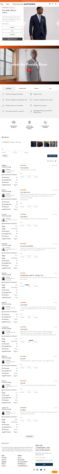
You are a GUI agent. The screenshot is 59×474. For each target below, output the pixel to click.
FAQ (50, 88)
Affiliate (20, 455)
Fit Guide (4, 458)
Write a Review (53, 156)
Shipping (4, 462)
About (7, 4)
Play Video (29, 68)
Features (8, 88)
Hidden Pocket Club (18, 4)
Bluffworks (25, 3)
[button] (53, 4)
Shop (2, 4)
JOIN (44, 464)
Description (22, 88)
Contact (4, 466)
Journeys (4, 460)
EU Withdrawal (21, 464)
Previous (23, 23)
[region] (44, 144)
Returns (4, 464)
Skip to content (45, 2)
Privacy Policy (21, 460)
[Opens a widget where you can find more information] (55, 472)
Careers (20, 458)
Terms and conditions (39, 457)
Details (36, 88)
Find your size (5, 23)
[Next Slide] (56, 144)
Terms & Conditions (23, 462)
